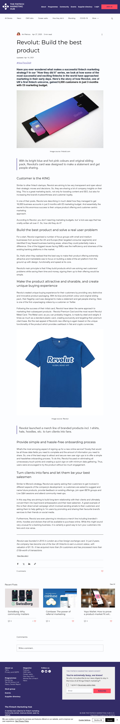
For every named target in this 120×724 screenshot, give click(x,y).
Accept (109, 720)
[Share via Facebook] (18, 564)
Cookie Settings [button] (84, 720)
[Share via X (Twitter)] (23, 564)
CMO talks (30, 18)
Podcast (26, 670)
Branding (71, 18)
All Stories (8, 18)
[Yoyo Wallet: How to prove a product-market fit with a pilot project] (98, 598)
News (19, 18)
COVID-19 (84, 18)
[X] (49, 671)
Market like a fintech (30, 678)
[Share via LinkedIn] (29, 564)
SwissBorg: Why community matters (18, 612)
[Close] (117, 720)
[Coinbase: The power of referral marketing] (60, 598)
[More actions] (102, 34)
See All (112, 584)
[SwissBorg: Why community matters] (22, 598)
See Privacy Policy (22, 721)
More (94, 18)
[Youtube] (46, 671)
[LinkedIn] (42, 671)
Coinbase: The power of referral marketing (58, 612)
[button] (52, 7)
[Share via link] (35, 564)
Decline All (98, 720)
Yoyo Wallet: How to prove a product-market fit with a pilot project (97, 612)
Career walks (43, 18)
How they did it (58, 18)
